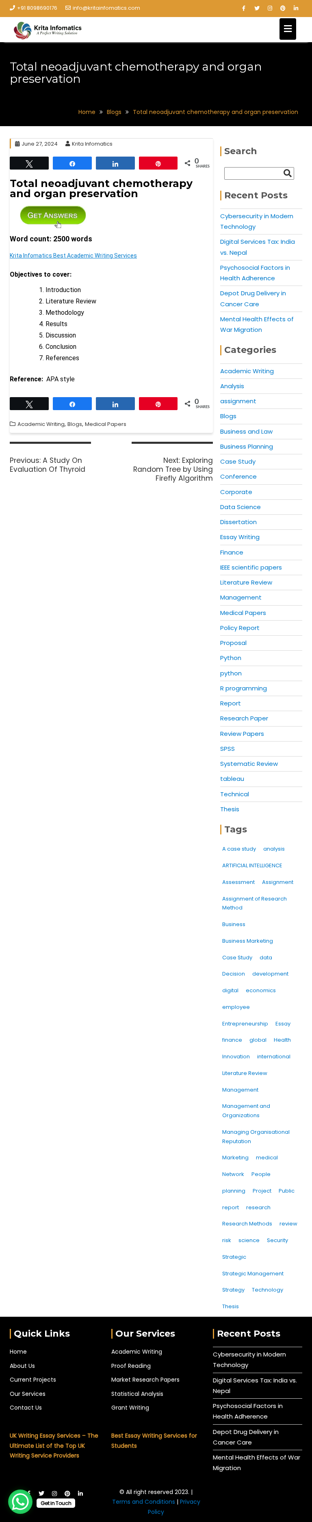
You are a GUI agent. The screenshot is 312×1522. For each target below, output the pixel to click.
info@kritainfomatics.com (106, 8)
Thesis (229, 809)
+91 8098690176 (37, 8)
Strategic (234, 1257)
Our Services (28, 1394)
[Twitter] (256, 8)
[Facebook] (243, 8)
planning (233, 1191)
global (257, 1040)
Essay (282, 1024)
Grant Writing (130, 1408)
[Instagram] (269, 8)
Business (233, 924)
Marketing (235, 1157)
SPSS (227, 748)
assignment (238, 401)
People (261, 1174)
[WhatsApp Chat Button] (20, 1502)
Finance (231, 552)
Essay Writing (240, 537)
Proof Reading (131, 1366)
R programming (243, 688)
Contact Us (26, 1408)
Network (233, 1174)
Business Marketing (247, 941)
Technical (234, 794)
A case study (239, 849)
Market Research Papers (145, 1380)
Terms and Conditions (144, 1502)
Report (230, 703)
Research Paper (244, 718)
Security (277, 1240)
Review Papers (242, 733)
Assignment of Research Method (254, 903)
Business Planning (246, 446)
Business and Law (246, 431)
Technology (267, 1290)
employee (236, 1007)
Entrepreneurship (245, 1024)
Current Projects (33, 1380)
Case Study (238, 461)
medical (267, 1157)
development (270, 974)
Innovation (236, 1056)
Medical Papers (105, 424)
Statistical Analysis (137, 1394)
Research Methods (247, 1223)
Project (262, 1191)
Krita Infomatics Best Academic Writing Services (73, 255)
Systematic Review (249, 763)
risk (226, 1240)
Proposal (233, 642)
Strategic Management (253, 1273)
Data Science (240, 507)
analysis (274, 849)
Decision (233, 974)
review (288, 1223)
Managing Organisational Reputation (256, 1136)
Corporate (236, 492)
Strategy (233, 1290)
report (230, 1207)
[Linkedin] (295, 8)
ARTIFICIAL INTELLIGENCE (252, 865)
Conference (238, 476)
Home (18, 1352)
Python (230, 658)
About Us (22, 1366)
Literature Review (246, 582)
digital (230, 990)
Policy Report (240, 627)
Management (241, 597)
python (231, 673)
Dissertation (238, 522)
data (266, 957)
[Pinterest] (282, 8)
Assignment (277, 882)
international (273, 1056)
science (249, 1240)
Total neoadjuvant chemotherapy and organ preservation (101, 188)
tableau (232, 778)
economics (261, 990)
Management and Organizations (246, 1110)
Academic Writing (41, 424)
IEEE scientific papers (251, 567)
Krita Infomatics (92, 144)
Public (287, 1191)
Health (282, 1040)
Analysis (232, 386)
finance (232, 1040)
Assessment (238, 882)
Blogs (74, 424)
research (258, 1207)
